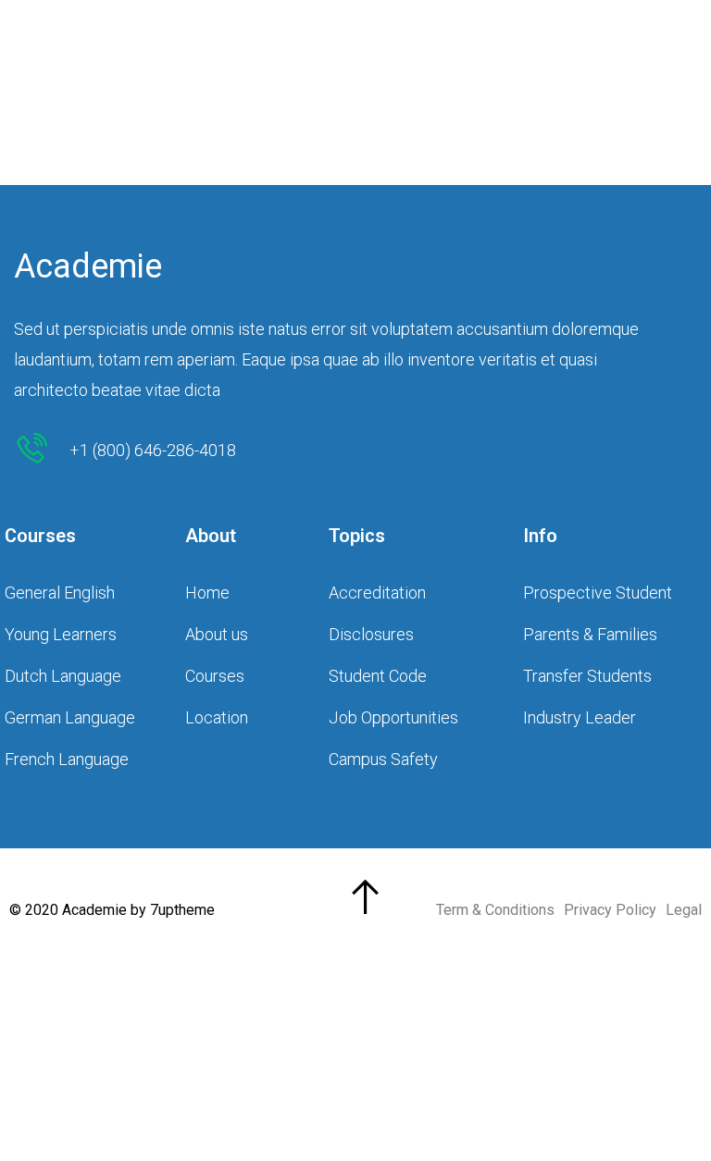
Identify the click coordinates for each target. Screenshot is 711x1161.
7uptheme (182, 910)
